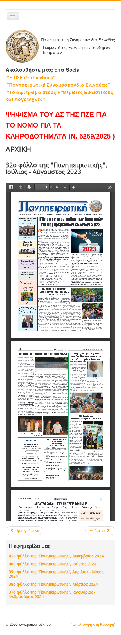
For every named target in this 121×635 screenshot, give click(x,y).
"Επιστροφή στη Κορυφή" (93, 624)
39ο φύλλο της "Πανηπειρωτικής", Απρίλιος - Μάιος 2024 (56, 574)
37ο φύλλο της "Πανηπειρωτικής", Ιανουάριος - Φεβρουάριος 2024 (52, 594)
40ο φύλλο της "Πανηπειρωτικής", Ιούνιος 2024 (52, 563)
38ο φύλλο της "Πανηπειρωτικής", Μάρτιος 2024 (53, 584)
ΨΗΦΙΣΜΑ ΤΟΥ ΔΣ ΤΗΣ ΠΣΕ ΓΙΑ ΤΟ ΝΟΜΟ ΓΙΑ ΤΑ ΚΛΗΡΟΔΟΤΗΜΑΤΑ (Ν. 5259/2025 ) (60, 125)
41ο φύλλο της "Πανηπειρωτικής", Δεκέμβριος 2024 (56, 556)
